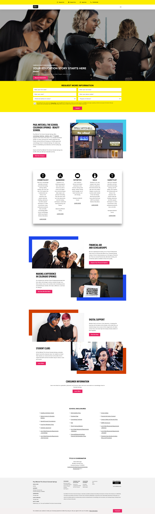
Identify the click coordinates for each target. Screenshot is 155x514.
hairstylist (56, 136)
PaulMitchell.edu (118, 486)
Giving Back (85, 484)
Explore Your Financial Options (99, 262)
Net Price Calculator (76, 487)
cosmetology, (36, 136)
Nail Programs (66, 488)
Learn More (41, 363)
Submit (77, 108)
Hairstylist (65, 487)
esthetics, (47, 136)
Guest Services (94, 481)
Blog (93, 482)
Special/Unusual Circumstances (48, 421)
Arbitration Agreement (46, 427)
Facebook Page (74, 416)
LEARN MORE (43, 219)
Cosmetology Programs (68, 484)
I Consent (117, 511)
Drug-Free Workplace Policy (47, 424)
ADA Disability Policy (76, 413)
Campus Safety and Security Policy (109, 419)
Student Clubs (85, 485)
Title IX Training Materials (77, 426)
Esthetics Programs (67, 486)
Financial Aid (75, 484)
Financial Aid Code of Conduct (108, 416)
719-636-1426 (76, 468)
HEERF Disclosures (105, 422)
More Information (93, 510)
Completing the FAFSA (77, 485)
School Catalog (104, 413)
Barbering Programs (67, 483)
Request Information (40, 77)
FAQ (72, 422)
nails (51, 136)
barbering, (42, 136)
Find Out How (94, 334)
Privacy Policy (53, 102)
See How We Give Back (44, 291)
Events (93, 484)
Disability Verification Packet (47, 413)
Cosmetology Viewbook (76, 419)
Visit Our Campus (40, 156)
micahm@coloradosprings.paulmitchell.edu (77, 467)
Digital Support (85, 487)
